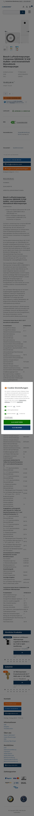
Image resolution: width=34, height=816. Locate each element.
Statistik (18, 406)
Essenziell (9, 406)
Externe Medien (11, 413)
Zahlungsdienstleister (12, 410)
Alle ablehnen (17, 427)
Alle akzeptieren (17, 422)
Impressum (20, 402)
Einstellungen (9, 417)
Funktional (22, 413)
